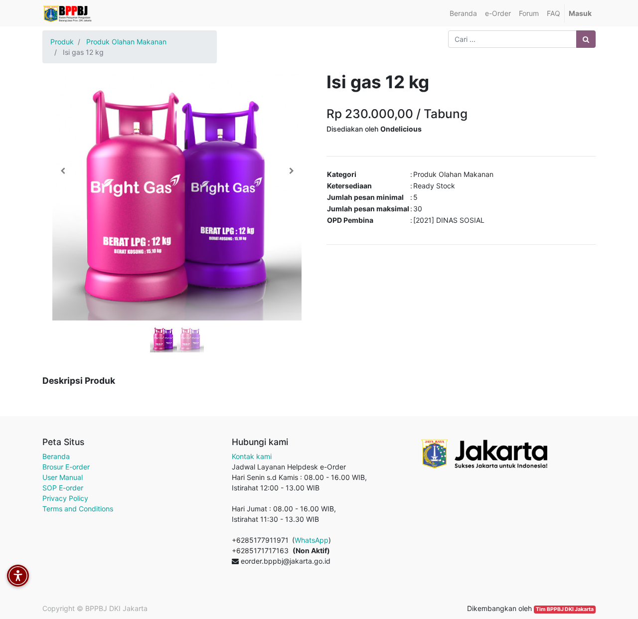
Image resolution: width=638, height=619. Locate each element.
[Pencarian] (586, 39)
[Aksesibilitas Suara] (18, 576)
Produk (62, 41)
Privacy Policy (65, 498)
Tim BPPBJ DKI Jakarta (565, 609)
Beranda (56, 456)
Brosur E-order (66, 467)
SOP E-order (62, 487)
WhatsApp (311, 540)
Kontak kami (252, 456)
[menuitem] (463, 13)
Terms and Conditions (77, 508)
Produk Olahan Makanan (126, 41)
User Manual (62, 477)
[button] (62, 171)
